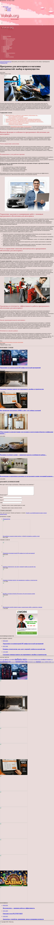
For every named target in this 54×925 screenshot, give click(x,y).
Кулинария (6, 46)
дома (28, 659)
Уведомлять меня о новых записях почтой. (12, 507)
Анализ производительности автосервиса (18, 123)
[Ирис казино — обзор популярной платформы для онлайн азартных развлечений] (13, 854)
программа (20, 342)
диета (24, 659)
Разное (7, 54)
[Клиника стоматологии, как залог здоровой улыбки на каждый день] (10, 565)
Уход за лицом (9, 41)
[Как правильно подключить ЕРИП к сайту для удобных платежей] (13, 407)
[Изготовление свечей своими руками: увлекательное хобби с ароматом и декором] (10, 605)
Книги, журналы (10, 56)
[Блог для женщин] (9, 19)
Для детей (6, 49)
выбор (13, 659)
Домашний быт (7, 47)
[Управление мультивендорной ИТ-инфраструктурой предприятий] (13, 365)
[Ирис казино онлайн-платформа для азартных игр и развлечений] (13, 838)
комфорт (43, 659)
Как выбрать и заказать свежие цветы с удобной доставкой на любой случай (21, 536)
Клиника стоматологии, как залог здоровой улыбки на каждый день (19, 566)
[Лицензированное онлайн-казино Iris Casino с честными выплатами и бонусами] (13, 869)
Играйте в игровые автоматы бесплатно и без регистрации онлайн (19, 593)
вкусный (9, 659)
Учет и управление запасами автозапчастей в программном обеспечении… (24, 120)
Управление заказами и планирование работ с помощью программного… (23, 119)
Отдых (5, 51)
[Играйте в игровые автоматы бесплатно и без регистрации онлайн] (10, 592)
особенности (5, 661)
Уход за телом (9, 42)
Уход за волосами (10, 40)
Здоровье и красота (9, 39)
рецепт (38, 661)
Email (1, 500)
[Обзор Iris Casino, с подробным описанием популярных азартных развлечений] (13, 822)
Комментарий (3, 494)
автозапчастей (3, 342)
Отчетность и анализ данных (15, 124)
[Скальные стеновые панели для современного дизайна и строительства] (13, 386)
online (3, 659)
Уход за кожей (9, 44)
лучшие (48, 659)
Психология (8, 45)
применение (30, 661)
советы (46, 661)
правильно (13, 661)
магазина (15, 342)
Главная (2, 61)
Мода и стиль (7, 36)
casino (1, 659)
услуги (53, 661)
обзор (52, 659)
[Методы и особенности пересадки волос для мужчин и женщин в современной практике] (13, 790)
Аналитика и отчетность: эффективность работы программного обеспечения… (25, 121)
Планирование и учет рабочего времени (18, 117)
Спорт (5, 50)
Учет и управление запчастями (15, 116)
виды (6, 659)
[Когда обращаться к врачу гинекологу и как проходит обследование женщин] (13, 758)
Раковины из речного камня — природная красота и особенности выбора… (23, 455)
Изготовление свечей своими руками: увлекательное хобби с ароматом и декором (22, 607)
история (35, 659)
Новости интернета (10, 53)
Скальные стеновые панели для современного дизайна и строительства (22, 389)
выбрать (18, 659)
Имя (1, 497)
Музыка (7, 55)
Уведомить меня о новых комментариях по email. (13, 505)
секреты (42, 661)
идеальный (31, 659)
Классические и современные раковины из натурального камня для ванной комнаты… (27, 476)
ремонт (34, 661)
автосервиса (10, 342)
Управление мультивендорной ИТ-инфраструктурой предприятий (20, 367)
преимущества (21, 661)
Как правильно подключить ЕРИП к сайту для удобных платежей (20, 410)
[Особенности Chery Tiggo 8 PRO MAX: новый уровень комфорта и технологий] (13, 901)
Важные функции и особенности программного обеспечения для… (22, 115)
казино (39, 659)
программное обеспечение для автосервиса (21, 126)
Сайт (1, 502)
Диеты (5, 37)
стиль (50, 661)
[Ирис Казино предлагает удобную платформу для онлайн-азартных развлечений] (13, 806)
